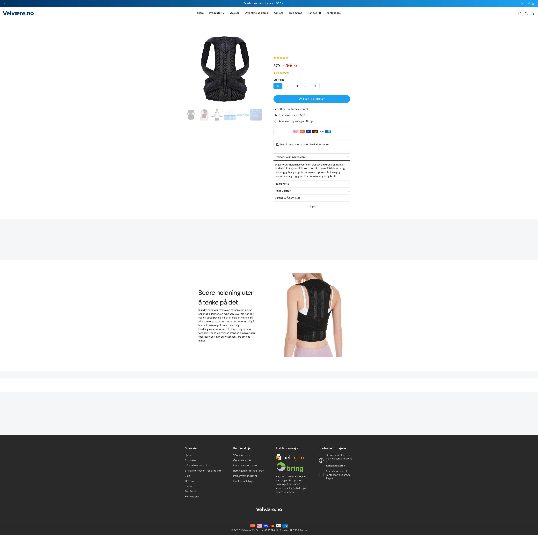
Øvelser (234, 13)
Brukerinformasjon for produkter (203, 470)
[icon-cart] (532, 13)
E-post (330, 478)
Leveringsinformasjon (245, 465)
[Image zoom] (225, 67)
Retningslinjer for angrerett (248, 470)
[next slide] (522, 3)
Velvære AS (248, 530)
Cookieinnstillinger (243, 481)
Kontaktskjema (335, 465)
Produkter (215, 13)
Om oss (278, 13)
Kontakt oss (334, 13)
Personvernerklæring (245, 476)
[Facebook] (529, 3)
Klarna (188, 486)
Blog (187, 476)
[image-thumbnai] (191, 115)
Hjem (200, 13)
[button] (281, 58)
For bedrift (314, 13)
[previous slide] (4, 3)
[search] (520, 13)
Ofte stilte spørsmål (257, 13)
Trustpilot (311, 206)
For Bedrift (191, 491)
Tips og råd (295, 13)
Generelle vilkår (242, 460)
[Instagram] (533, 3)
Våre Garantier (241, 455)
